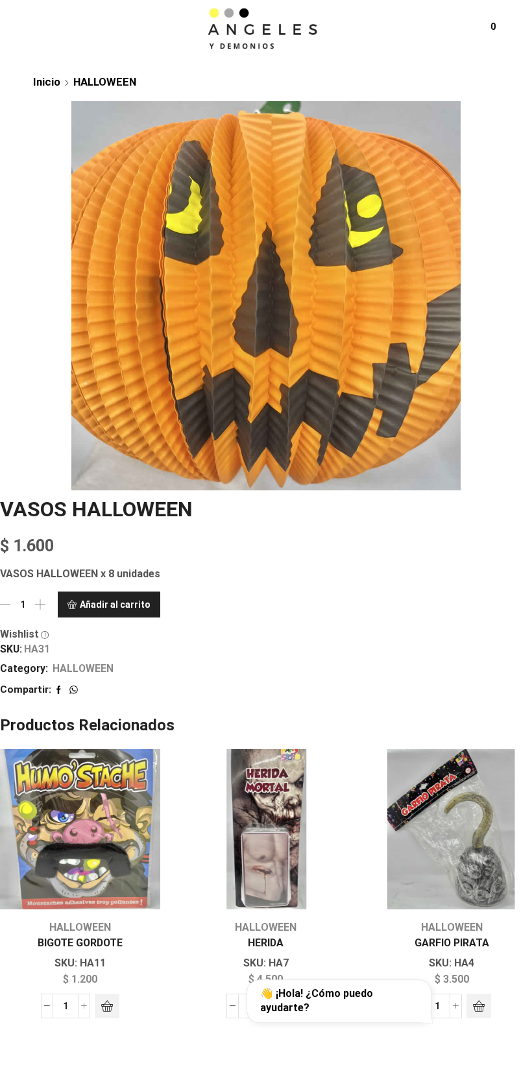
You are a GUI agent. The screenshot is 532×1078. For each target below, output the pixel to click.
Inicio (46, 81)
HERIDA (266, 943)
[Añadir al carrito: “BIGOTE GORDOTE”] (107, 1006)
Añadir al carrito (115, 604)
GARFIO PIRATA (452, 943)
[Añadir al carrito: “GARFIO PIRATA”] (478, 1006)
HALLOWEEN (104, 81)
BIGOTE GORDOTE (80, 943)
